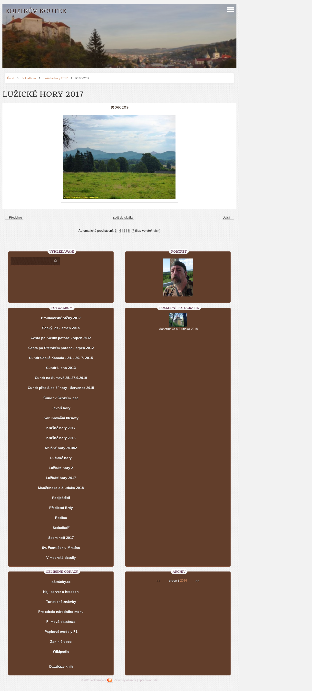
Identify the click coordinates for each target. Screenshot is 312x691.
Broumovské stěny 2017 (61, 318)
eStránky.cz (60, 582)
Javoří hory (61, 408)
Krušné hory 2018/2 (61, 448)
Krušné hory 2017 (61, 428)
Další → (228, 217)
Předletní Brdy (61, 508)
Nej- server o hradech (61, 592)
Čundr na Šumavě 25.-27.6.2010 (61, 378)
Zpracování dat (148, 680)
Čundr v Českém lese (60, 398)
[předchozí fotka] (10, 157)
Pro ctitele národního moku (61, 612)
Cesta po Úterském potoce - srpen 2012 (61, 348)
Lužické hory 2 (61, 468)
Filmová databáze (61, 622)
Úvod (10, 78)
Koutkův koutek (36, 11)
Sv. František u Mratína (61, 548)
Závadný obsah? (125, 680)
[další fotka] (228, 157)
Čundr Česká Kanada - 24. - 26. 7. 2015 (61, 358)
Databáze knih (61, 666)
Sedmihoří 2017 (61, 538)
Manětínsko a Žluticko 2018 (61, 488)
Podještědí (61, 498)
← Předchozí (14, 217)
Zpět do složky (123, 217)
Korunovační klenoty (61, 418)
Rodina (61, 518)
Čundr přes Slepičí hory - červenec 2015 (61, 388)
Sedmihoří (61, 528)
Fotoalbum (29, 78)
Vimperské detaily (61, 558)
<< (158, 580)
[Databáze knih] (61, 659)
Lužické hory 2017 (55, 78)
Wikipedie (61, 652)
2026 (183, 580)
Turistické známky (61, 602)
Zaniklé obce (61, 642)
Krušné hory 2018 (61, 438)
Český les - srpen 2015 (61, 328)
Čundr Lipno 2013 (61, 368)
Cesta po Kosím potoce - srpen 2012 (61, 338)
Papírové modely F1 (61, 632)
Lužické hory (61, 458)
